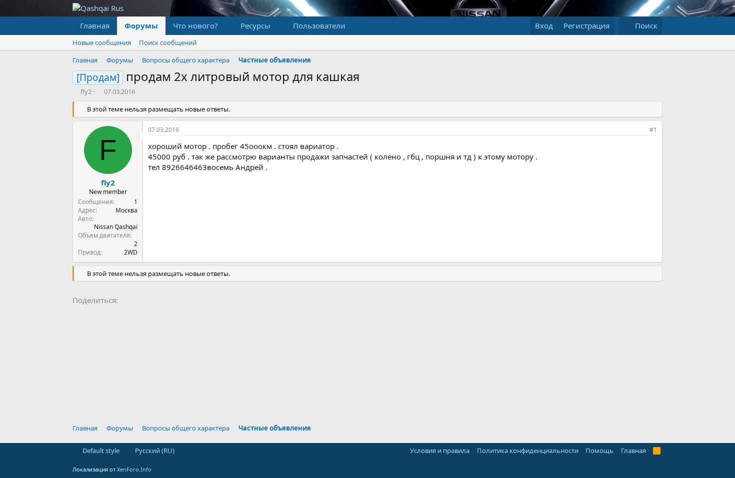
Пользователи (319, 25)
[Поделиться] (639, 130)
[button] (226, 25)
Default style (100, 450)
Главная (95, 25)
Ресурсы (255, 25)
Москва (127, 210)
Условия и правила (440, 450)
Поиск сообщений (167, 42)
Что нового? (195, 25)
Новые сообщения (101, 42)
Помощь (600, 450)
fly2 (86, 91)
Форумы (141, 25)
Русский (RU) (154, 450)
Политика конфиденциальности (527, 450)
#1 (653, 130)
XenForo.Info (134, 469)
